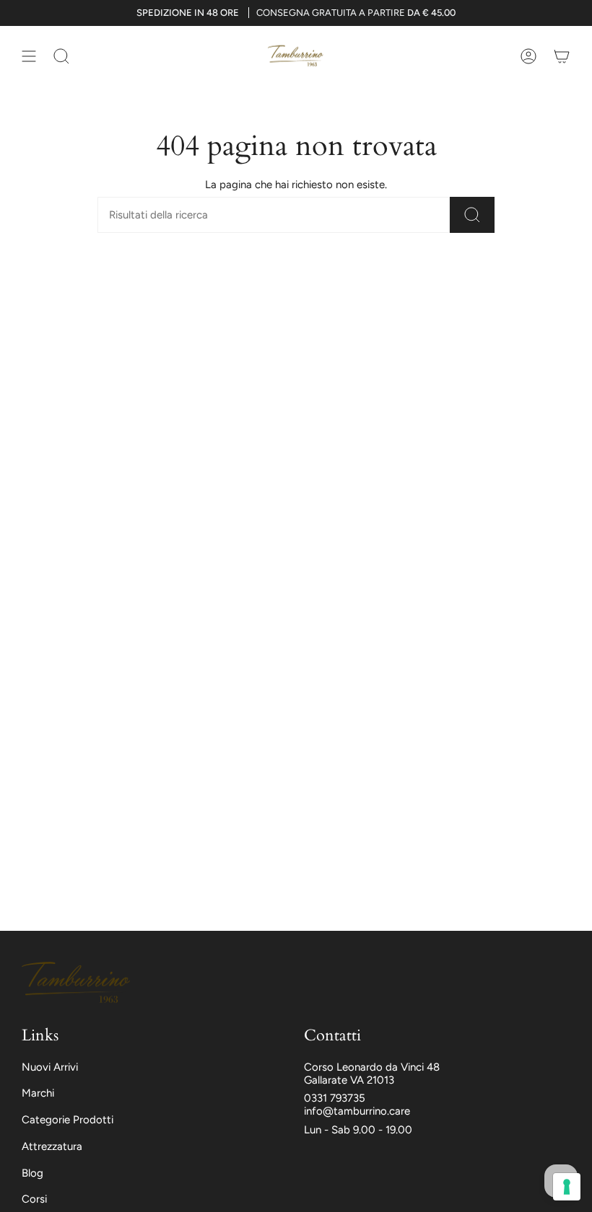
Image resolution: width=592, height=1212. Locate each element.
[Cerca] (472, 215)
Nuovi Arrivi (50, 1067)
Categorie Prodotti (67, 1119)
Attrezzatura (52, 1146)
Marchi (38, 1093)
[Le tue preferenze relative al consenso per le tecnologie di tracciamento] (566, 1186)
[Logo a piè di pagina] (76, 983)
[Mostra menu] (28, 56)
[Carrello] (561, 56)
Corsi (34, 1199)
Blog (32, 1173)
